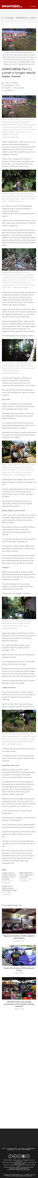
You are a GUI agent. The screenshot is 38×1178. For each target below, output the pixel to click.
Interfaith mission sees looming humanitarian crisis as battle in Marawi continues (19, 1004)
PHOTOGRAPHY (26, 1150)
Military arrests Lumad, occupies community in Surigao (9, 888)
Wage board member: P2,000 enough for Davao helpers (19, 937)
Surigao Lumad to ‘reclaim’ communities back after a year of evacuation (9, 876)
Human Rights (19, 88)
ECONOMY (22, 1148)
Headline (8, 88)
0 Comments (9, 90)
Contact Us (29, 1176)
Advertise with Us (20, 1176)
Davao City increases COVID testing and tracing (19, 969)
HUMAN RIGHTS (13, 1148)
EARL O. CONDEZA (11, 83)
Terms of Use (10, 1176)
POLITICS (4, 1148)
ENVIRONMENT (30, 1148)
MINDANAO (10, 1150)
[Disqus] (19, 1037)
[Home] (2, 18)
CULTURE (18, 1150)
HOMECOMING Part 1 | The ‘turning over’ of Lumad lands (26, 875)
